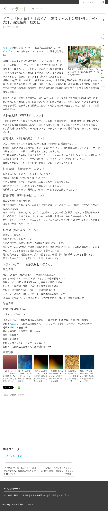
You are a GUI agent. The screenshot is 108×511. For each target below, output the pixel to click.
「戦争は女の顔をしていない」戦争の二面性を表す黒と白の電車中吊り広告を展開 (40, 376)
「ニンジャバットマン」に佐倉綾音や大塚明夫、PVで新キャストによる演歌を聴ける (10, 376)
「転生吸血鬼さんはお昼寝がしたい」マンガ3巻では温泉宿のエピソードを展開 (56, 376)
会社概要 (52, 495)
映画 (10, 495)
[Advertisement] (52, 35)
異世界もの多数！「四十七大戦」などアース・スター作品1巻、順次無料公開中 (25, 376)
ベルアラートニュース (23, 8)
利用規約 (24, 495)
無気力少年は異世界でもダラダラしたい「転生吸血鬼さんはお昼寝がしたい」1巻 (87, 376)
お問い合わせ (64, 495)
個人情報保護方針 (38, 495)
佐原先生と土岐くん (16, 456)
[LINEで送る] (19, 387)
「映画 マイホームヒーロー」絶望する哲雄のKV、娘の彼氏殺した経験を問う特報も (20, 470)
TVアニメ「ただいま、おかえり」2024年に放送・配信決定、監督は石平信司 (57, 470)
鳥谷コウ (7, 47)
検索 (16, 495)
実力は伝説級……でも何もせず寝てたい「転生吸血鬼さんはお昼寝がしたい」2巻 (71, 376)
